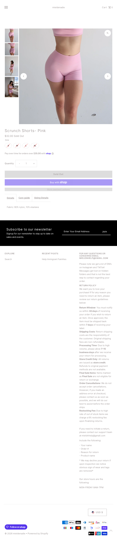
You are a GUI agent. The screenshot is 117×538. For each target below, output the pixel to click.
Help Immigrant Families (54, 259)
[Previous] (23, 76)
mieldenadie (58, 7)
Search (8, 259)
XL (35, 145)
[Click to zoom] (107, 33)
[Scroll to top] (111, 530)
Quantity (9, 163)
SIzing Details (41, 197)
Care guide (24, 197)
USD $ (99, 512)
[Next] (107, 76)
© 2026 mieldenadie (15, 533)
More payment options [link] (58, 189)
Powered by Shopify (38, 533)
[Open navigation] (25, 7)
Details (10, 198)
